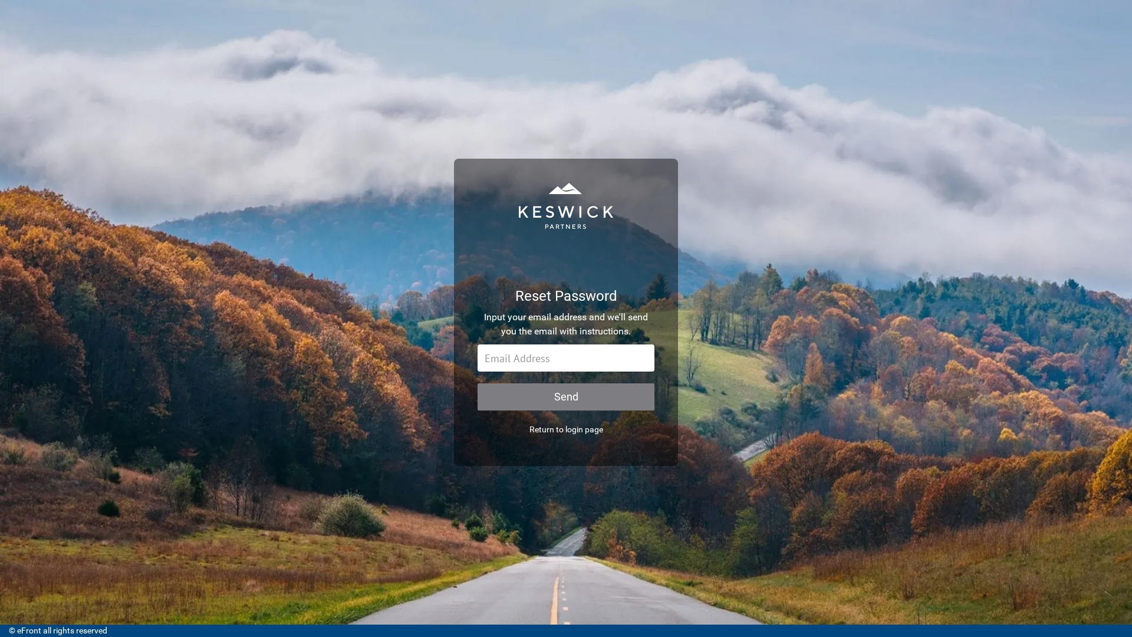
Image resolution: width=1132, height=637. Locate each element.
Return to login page (566, 429)
